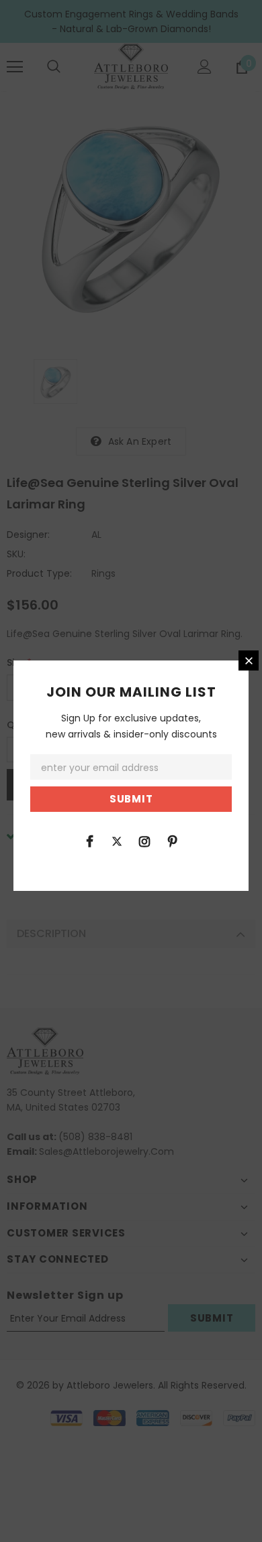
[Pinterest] (172, 841)
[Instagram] (144, 841)
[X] (117, 841)
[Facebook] (89, 841)
